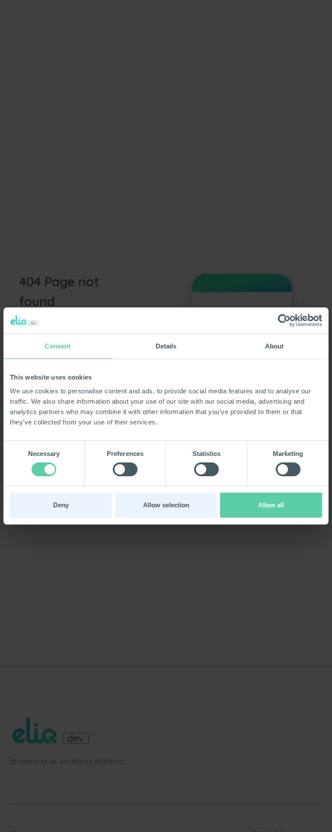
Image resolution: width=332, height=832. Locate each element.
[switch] (125, 469)
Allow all (271, 505)
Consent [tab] (57, 346)
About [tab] (274, 346)
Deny (61, 505)
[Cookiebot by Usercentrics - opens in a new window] (284, 320)
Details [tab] (166, 346)
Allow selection (166, 505)
